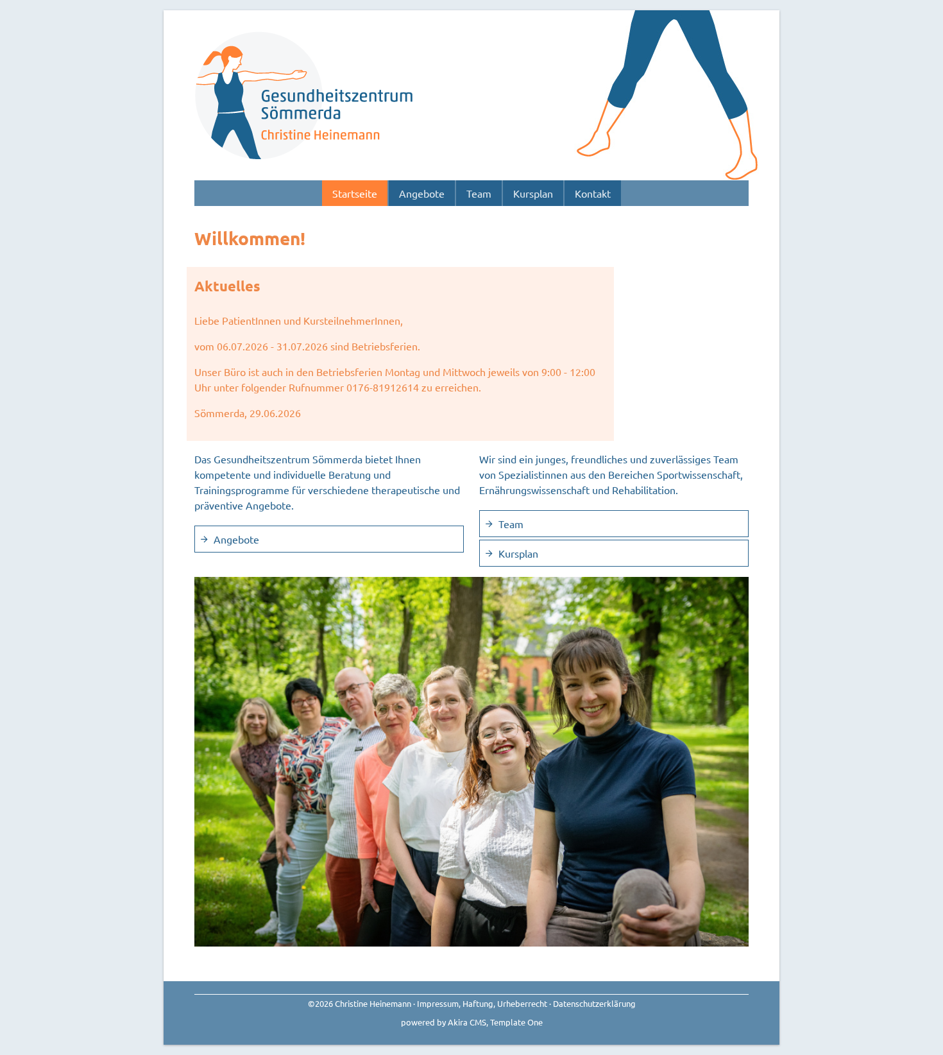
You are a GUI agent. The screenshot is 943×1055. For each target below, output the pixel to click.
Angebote (422, 193)
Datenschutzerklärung (594, 1003)
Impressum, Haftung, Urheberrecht (482, 1003)
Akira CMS (467, 1021)
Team (478, 193)
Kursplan (533, 193)
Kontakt (593, 193)
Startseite (354, 193)
